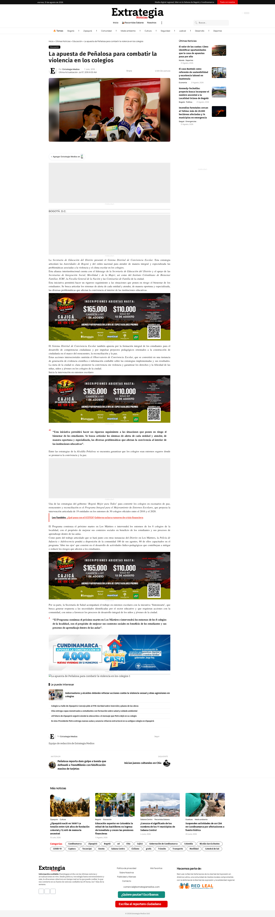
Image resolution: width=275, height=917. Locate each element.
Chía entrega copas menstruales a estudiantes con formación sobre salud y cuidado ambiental (94, 711)
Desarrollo (199, 30)
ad (118, 844)
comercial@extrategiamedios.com (141, 886)
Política (189, 102)
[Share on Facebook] (135, 71)
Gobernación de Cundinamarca (163, 844)
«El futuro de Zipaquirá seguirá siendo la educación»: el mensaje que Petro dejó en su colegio (94, 716)
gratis (148, 849)
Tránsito (162, 849)
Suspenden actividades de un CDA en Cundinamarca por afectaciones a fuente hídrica (204, 827)
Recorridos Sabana (162, 819)
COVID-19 (57, 849)
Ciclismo (135, 849)
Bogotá (70, 30)
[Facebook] (224, 13)
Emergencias (191, 121)
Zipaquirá (87, 30)
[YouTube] (227, 13)
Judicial (182, 30)
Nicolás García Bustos (210, 844)
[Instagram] (230, 13)
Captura (72, 849)
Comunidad (106, 30)
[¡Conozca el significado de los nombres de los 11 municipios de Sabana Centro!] (160, 805)
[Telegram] (236, 13)
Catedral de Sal (212, 849)
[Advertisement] (109, 183)
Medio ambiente (128, 30)
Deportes (217, 30)
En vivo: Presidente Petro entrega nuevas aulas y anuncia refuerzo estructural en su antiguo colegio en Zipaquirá (102, 721)
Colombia (188, 844)
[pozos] (109, 317)
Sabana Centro (146, 819)
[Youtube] (53, 891)
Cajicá (140, 844)
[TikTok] (233, 13)
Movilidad (194, 849)
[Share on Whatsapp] (139, 71)
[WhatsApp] (239, 13)
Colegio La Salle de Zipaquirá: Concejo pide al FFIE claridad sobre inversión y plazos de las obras (95, 706)
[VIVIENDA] (109, 652)
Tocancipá (87, 849)
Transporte (178, 849)
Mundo (181, 60)
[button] (162, 22)
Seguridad (165, 30)
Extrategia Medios (70, 69)
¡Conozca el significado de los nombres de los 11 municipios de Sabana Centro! (157, 827)
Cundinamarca (75, 844)
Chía (128, 844)
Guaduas (189, 819)
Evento (101, 849)
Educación (77, 41)
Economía (183, 82)
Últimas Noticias (62, 41)
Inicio (51, 41)
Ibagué (181, 121)
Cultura (148, 30)
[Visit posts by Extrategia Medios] (53, 71)
